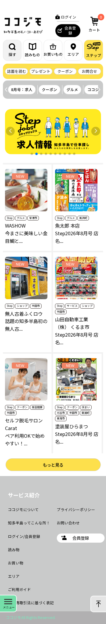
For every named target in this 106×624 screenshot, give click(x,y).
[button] (99, 89)
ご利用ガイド (19, 589)
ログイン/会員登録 (24, 536)
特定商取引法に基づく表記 (31, 602)
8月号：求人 (21, 89)
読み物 (13, 549)
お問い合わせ (68, 523)
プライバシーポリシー (76, 509)
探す (12, 54)
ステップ (93, 55)
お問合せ (89, 71)
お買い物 (15, 563)
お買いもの (53, 54)
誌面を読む (16, 71)
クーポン (65, 71)
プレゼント (40, 71)
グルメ (72, 89)
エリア (73, 54)
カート (95, 24)
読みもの (32, 54)
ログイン (68, 17)
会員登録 (70, 30)
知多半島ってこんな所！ (29, 523)
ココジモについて (23, 509)
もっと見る (53, 465)
